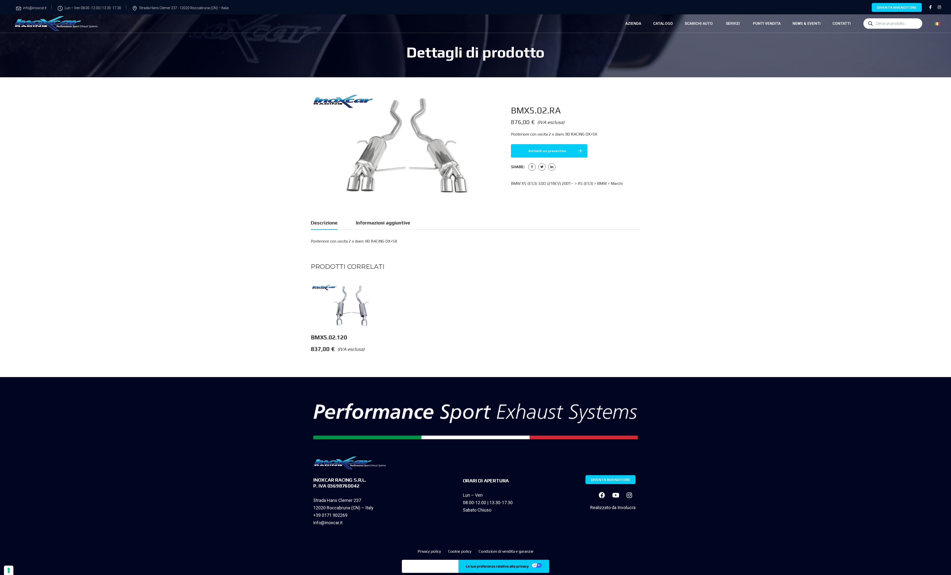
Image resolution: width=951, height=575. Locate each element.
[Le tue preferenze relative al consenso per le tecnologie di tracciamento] (8, 570)
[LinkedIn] (551, 167)
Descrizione (324, 222)
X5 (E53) (585, 183)
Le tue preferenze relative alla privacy (497, 566)
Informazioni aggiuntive (383, 222)
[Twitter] (542, 167)
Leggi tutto (394, 294)
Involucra (626, 507)
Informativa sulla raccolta (430, 566)
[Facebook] (532, 167)
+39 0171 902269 (330, 515)
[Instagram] (629, 495)
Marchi (617, 183)
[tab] (324, 223)
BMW (602, 183)
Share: (518, 166)
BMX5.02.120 (329, 337)
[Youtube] (615, 495)
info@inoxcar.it (328, 522)
